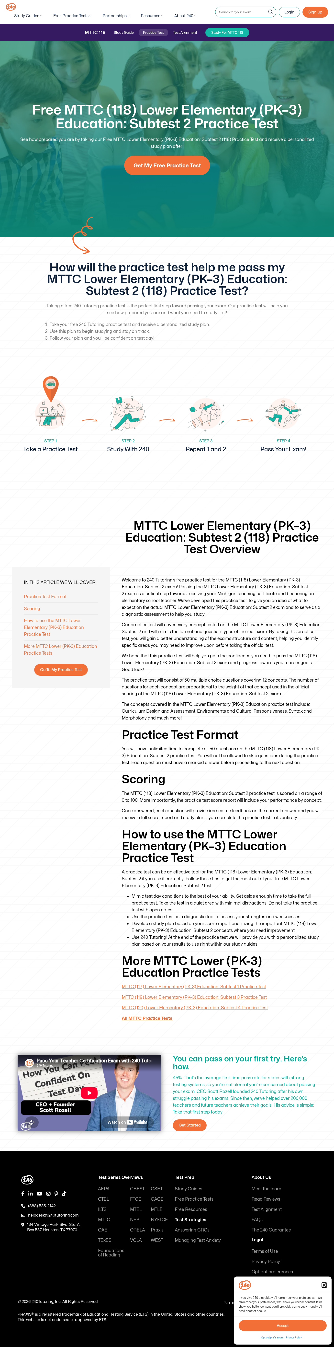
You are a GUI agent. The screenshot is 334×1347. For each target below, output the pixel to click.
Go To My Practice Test (61, 669)
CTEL (103, 1199)
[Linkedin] (30, 1194)
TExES (104, 1240)
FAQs (257, 1219)
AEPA (104, 1188)
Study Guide (124, 32)
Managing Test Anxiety (198, 1240)
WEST (157, 1240)
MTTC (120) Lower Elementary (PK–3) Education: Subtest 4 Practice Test (195, 1007)
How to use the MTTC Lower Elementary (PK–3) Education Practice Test (54, 627)
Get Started (190, 1125)
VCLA (136, 1240)
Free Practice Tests (71, 15)
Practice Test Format (45, 596)
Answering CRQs (192, 1229)
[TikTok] (64, 1194)
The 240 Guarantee (271, 1229)
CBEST (137, 1188)
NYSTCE (159, 1219)
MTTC (104, 1219)
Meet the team (266, 1188)
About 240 (183, 15)
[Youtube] (39, 1194)
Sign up (315, 12)
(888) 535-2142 (42, 1206)
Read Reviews (266, 1199)
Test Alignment (185, 32)
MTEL (136, 1209)
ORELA (137, 1229)
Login (289, 12)
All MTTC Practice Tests (147, 1018)
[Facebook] (22, 1194)
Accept (283, 1326)
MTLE (157, 1209)
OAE (102, 1229)
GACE (157, 1199)
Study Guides (26, 15)
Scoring (32, 608)
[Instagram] (48, 1194)
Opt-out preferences (272, 1337)
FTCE (135, 1199)
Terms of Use (265, 1251)
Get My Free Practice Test (167, 165)
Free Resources (191, 1209)
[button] (324, 1285)
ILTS (102, 1209)
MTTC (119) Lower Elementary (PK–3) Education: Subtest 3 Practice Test (194, 997)
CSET (157, 1188)
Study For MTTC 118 (227, 32)
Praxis (157, 1229)
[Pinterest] (56, 1194)
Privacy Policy (294, 1337)
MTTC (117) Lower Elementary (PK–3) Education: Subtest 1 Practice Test (194, 986)
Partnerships (115, 15)
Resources (150, 15)
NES (134, 1219)
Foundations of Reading (111, 1252)
